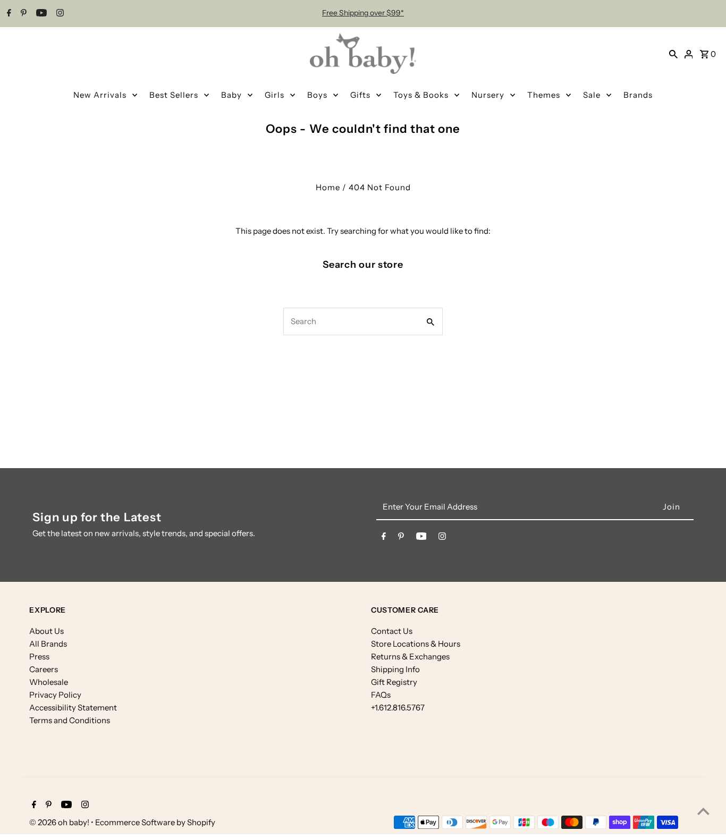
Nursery (487, 95)
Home (328, 187)
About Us (46, 631)
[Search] (673, 54)
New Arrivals (99, 95)
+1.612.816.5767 (398, 707)
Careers (43, 669)
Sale (592, 95)
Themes (543, 95)
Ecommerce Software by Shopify (155, 822)
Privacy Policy (55, 695)
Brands (638, 95)
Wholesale (48, 682)
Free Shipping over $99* (363, 13)
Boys (317, 95)
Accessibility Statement (73, 707)
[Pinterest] (22, 13)
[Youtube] (40, 13)
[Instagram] (59, 13)
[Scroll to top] (703, 811)
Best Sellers (173, 95)
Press (39, 656)
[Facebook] (7, 13)
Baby (231, 95)
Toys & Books (421, 95)
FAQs (381, 695)
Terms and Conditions (69, 720)
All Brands (48, 644)
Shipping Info (395, 669)
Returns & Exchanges (410, 656)
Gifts (360, 95)
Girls (274, 95)
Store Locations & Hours (415, 644)
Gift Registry (394, 682)
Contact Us (391, 631)
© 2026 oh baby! (60, 822)
